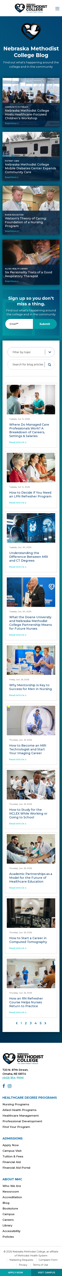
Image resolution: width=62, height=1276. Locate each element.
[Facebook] (4, 1086)
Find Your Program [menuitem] (16, 1127)
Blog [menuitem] (5, 1203)
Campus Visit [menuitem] (11, 1150)
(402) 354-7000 (13, 1077)
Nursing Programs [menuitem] (15, 1104)
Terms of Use (40, 1264)
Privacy (23, 1264)
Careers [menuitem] (8, 1219)
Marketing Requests (21, 1259)
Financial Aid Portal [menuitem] (16, 1167)
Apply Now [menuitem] (10, 1145)
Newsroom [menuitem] (10, 1191)
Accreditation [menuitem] (12, 1197)
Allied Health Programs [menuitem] (19, 1110)
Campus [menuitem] (8, 1214)
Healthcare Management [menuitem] (20, 1115)
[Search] (50, 365)
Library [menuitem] (7, 1225)
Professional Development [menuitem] (22, 1121)
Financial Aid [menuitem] (11, 1162)
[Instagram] (10, 1086)
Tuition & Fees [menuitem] (12, 1156)
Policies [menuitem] (8, 1236)
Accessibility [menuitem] (11, 1231)
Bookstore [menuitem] (10, 1208)
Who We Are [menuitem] (11, 1186)
